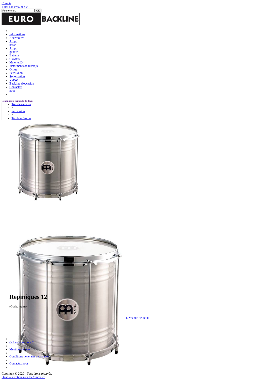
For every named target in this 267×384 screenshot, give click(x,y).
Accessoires (16, 37)
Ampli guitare (13, 50)
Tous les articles (21, 104)
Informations (17, 34)
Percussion (16, 73)
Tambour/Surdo (21, 118)
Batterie (14, 55)
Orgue (13, 69)
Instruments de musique (24, 66)
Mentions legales (19, 349)
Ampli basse (13, 43)
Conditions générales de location (29, 356)
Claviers (14, 59)
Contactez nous (18, 363)
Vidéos (13, 80)
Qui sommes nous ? (21, 342)
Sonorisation (17, 76)
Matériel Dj (16, 62)
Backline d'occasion (21, 83)
